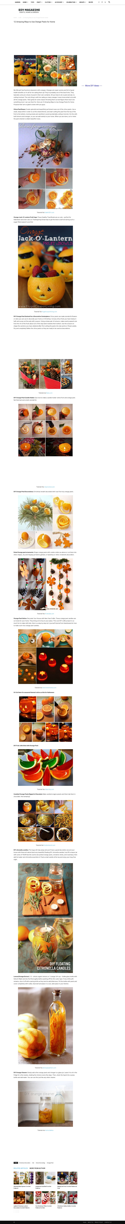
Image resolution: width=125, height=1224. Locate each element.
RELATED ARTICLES (21, 1168)
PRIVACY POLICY (99, 1222)
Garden (17, 2)
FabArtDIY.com (49, 212)
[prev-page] (15, 1211)
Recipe (91, 2)
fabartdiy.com (49, 789)
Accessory (58, 2)
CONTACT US (108, 1222)
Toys (32, 2)
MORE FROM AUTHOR (37, 1168)
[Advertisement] (78, 11)
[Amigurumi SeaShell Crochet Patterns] (45, 1178)
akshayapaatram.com (49, 1068)
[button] (109, 2)
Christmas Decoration (24, 1162)
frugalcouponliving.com (49, 311)
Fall (33, 1162)
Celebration (70, 2)
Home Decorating (40, 1162)
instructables (49, 1130)
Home (25, 2)
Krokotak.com (49, 614)
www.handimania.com (49, 687)
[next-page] (18, 1211)
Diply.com (49, 393)
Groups (82, 2)
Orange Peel (50, 1162)
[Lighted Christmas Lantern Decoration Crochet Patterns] (24, 1197)
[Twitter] (105, 2)
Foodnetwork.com (49, 845)
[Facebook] (99, 2)
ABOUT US (90, 1222)
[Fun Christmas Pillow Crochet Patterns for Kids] (45, 1197)
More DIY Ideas (92, 86)
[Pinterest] (102, 2)
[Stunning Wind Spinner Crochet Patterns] (24, 1178)
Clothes (48, 2)
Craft (39, 2)
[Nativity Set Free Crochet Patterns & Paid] (67, 1178)
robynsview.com (49, 487)
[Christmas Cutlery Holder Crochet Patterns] (67, 1197)
